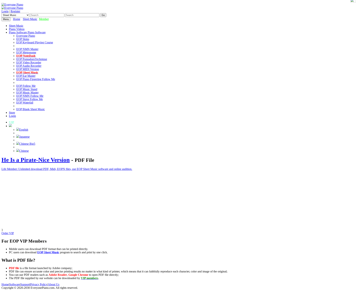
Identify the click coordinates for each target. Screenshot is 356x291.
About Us (53, 284)
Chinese (24, 150)
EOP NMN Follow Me (29, 95)
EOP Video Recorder (28, 62)
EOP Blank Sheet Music (30, 109)
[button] (10, 125)
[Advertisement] (112, 202)
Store (12, 112)
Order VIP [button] (7, 233)
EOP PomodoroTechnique (31, 59)
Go (103, 15)
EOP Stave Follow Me (29, 99)
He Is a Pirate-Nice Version (35, 159)
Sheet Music (30, 19)
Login (5, 11)
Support (25, 284)
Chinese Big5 (27, 143)
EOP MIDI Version (27, 69)
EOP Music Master (27, 92)
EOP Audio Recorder (28, 65)
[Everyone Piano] (12, 4)
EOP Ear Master (25, 75)
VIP (11, 122)
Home (16, 19)
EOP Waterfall (24, 102)
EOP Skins (22, 39)
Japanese (24, 136)
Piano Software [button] (18, 32)
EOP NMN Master (27, 49)
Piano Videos (16, 29)
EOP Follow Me (26, 85)
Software (14, 284)
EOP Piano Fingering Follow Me (35, 79)
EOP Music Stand (26, 89)
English (23, 129)
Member (44, 19)
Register (15, 11)
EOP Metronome (26, 52)
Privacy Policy (38, 284)
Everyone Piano (25, 35)
